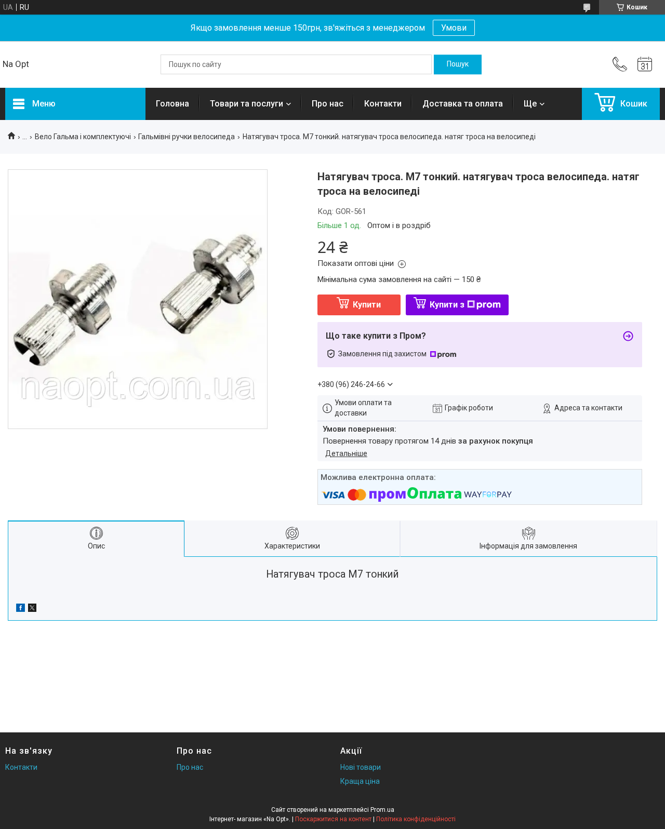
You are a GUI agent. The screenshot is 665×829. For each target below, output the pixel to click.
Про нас (327, 104)
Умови (454, 28)
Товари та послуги (246, 104)
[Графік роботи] (644, 64)
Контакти (383, 104)
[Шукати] (458, 64)
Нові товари (360, 767)
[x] (32, 609)
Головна (172, 104)
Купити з (447, 305)
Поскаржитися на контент (333, 819)
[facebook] (20, 609)
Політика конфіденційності (416, 819)
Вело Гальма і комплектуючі (83, 136)
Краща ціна (360, 781)
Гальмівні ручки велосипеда (186, 136)
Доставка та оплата (462, 104)
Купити (367, 305)
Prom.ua (382, 809)
